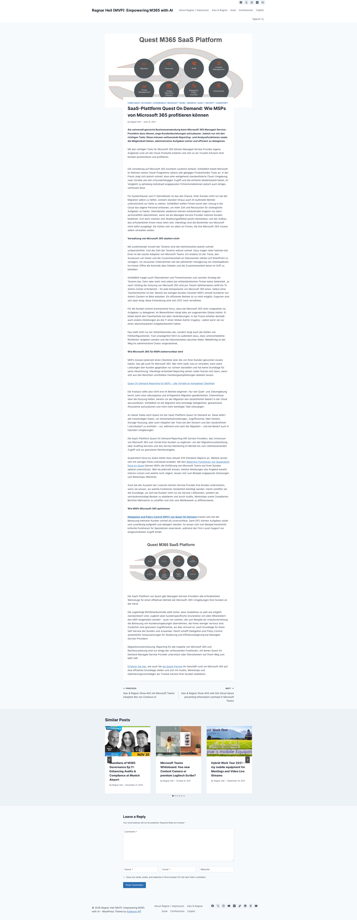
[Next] (247, 760)
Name (128, 869)
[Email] (256, 906)
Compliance (134, 103)
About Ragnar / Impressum (194, 10)
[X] (246, 2)
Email (166, 869)
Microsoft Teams (176, 103)
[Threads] (250, 906)
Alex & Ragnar (220, 10)
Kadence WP (134, 911)
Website (205, 869)
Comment (130, 831)
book (233, 10)
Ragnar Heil (135, 122)
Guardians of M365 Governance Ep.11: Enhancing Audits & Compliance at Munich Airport (124, 771)
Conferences (246, 10)
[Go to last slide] (109, 760)
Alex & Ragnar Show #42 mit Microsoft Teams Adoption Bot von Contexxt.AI (149, 692)
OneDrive (191, 103)
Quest (201, 103)
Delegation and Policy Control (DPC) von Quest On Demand (162, 517)
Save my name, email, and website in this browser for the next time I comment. (166, 877)
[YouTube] (262, 2)
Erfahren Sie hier (137, 666)
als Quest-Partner (172, 666)
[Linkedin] (245, 906)
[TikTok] (239, 906)
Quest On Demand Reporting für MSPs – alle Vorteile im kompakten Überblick (171, 383)
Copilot (260, 10)
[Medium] (257, 2)
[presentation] (127, 741)
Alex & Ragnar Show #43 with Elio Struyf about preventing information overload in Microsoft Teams (207, 694)
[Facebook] (241, 2)
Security (210, 103)
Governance (159, 103)
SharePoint (222, 103)
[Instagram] (251, 2)
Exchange (146, 103)
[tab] (173, 796)
